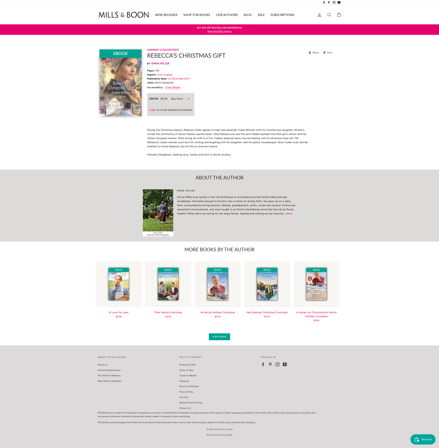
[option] (219, 29)
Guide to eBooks (188, 375)
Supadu (229, 435)
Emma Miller (160, 63)
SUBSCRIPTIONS (282, 15)
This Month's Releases (109, 375)
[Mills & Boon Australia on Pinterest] (270, 364)
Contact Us (185, 408)
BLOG (248, 15)
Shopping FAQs (187, 364)
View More (219, 337)
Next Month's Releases (110, 381)
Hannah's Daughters (163, 49)
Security (183, 397)
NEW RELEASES (166, 15)
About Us (103, 364)
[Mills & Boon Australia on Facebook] (263, 364)
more (289, 213)
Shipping (184, 381)
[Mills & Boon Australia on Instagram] (277, 364)
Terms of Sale (186, 370)
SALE (261, 15)
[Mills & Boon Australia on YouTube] (285, 364)
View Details (172, 87)
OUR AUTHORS (227, 15)
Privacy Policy (186, 391)
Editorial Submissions (109, 370)
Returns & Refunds (189, 386)
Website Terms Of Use (191, 402)
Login (152, 109)
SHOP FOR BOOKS (196, 15)
